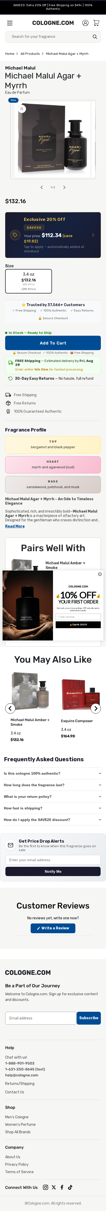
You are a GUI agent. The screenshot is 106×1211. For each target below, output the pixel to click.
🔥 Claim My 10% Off (78, 625)
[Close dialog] (100, 574)
